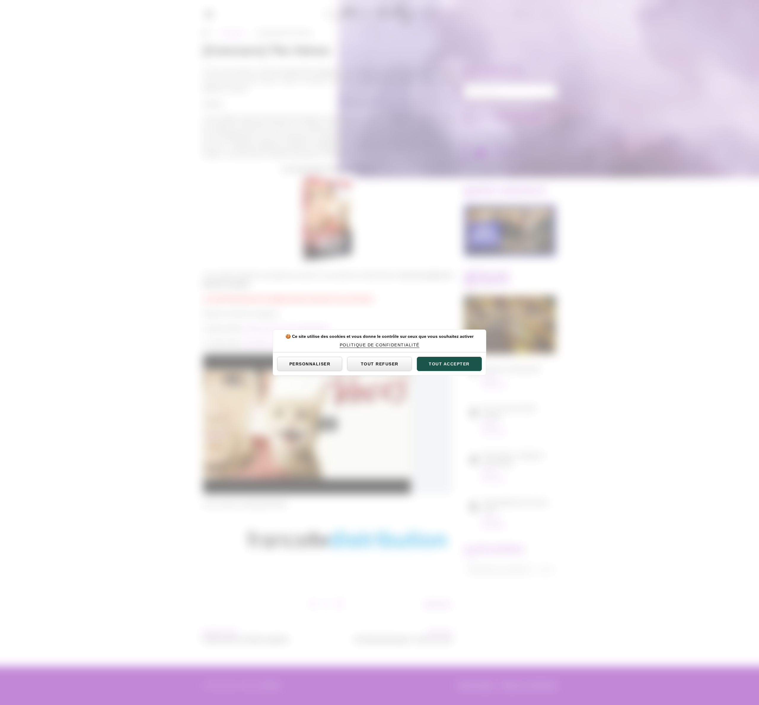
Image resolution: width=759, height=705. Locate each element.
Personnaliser (310, 364)
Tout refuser (379, 364)
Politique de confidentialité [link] (380, 345)
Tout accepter (449, 364)
